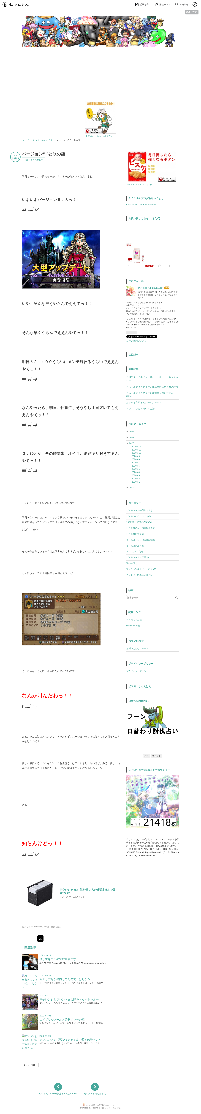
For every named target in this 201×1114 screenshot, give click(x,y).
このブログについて (136, 341)
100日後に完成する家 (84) (139, 522)
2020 (131, 443)
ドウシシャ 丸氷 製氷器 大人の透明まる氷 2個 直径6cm (87, 891)
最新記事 (133, 369)
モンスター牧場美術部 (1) (139, 575)
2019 (131, 487)
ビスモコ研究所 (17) (136, 534)
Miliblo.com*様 (133, 626)
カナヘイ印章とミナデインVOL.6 (143, 402)
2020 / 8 (136, 459)
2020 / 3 (136, 475)
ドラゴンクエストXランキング (101, 135)
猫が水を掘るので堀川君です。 (59, 959)
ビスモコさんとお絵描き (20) (140, 528)
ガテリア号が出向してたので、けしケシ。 (66, 979)
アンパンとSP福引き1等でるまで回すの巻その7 (69, 1039)
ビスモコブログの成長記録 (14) (141, 540)
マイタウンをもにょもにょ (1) (141, 569)
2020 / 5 (136, 469)
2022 (131, 431)
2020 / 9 (136, 456)
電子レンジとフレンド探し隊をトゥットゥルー (69, 999)
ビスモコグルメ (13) (136, 546)
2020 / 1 (136, 482)
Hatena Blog (97, 1108)
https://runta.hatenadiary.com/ (141, 204)
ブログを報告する (112, 1108)
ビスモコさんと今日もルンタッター (63, 19)
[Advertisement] (100, 77)
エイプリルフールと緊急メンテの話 (62, 1019)
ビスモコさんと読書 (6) (137, 557)
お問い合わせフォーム (137, 648)
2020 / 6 (136, 466)
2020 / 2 (136, 479)
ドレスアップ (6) (134, 551)
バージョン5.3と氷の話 (43, 154)
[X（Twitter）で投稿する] (40, 938)
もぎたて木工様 (134, 620)
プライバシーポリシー (137, 671)
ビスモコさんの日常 (33, 160)
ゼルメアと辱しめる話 (95, 1093)
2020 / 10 (136, 453)
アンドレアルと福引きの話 (140, 408)
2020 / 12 (136, 446)
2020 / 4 (136, 472)
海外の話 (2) (132, 563)
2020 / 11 (136, 450)
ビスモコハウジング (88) (138, 516)
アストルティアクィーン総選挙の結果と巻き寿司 (152, 386)
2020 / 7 (136, 462)
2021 (131, 437)
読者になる (191, 12)
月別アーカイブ (137, 424)
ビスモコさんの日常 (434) (139, 510)
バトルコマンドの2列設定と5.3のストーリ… (58, 1093)
